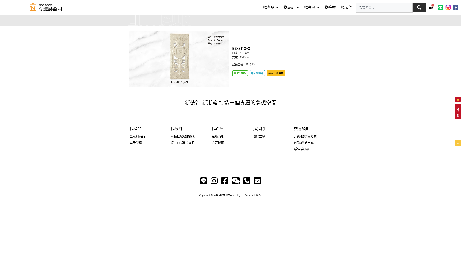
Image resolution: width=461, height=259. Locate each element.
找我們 (346, 7)
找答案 (330, 7)
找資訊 (309, 7)
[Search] (419, 7)
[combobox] (384, 8)
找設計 (289, 7)
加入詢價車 (257, 73)
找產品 (268, 7)
